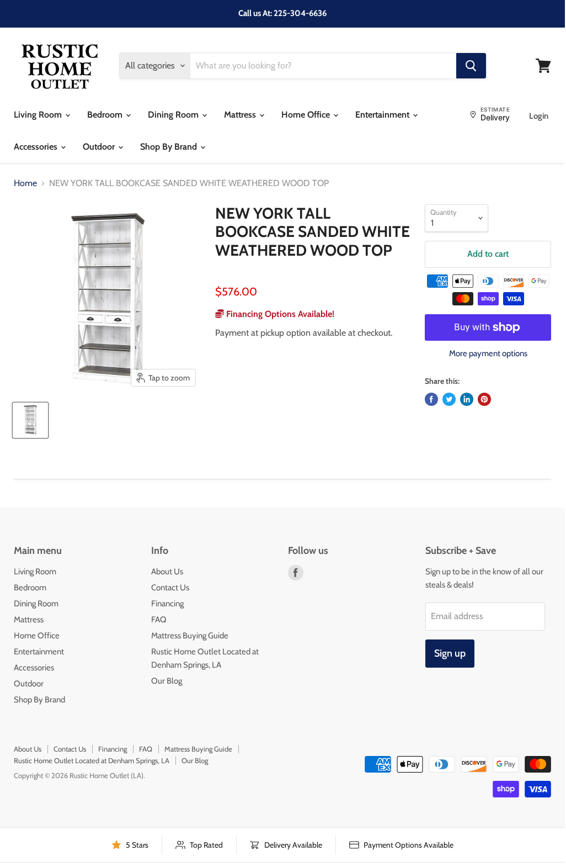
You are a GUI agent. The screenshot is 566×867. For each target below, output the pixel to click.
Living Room (39, 114)
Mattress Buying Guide (189, 636)
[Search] (471, 65)
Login (538, 116)
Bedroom (106, 114)
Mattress (241, 114)
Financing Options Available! (279, 314)
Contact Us (170, 588)
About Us (167, 572)
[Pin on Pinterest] (484, 399)
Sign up (450, 653)
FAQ (159, 620)
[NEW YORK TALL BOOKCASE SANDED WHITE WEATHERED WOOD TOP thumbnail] (30, 420)
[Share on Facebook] (431, 399)
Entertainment (383, 114)
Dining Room (174, 114)
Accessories (37, 146)
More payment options (488, 353)
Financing (167, 604)
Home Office (306, 114)
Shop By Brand (169, 146)
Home (25, 183)
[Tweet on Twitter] (449, 399)
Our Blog (166, 681)
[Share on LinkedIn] (466, 399)
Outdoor (100, 146)
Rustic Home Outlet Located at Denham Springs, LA (91, 760)
